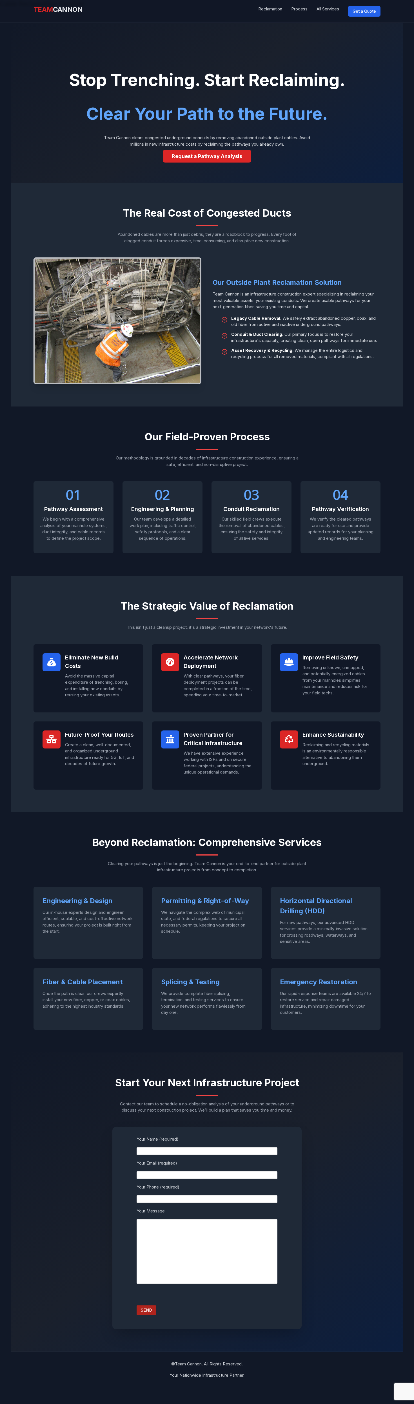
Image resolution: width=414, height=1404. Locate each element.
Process (299, 9)
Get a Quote (364, 11)
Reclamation (270, 9)
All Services (328, 9)
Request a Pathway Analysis (207, 156)
